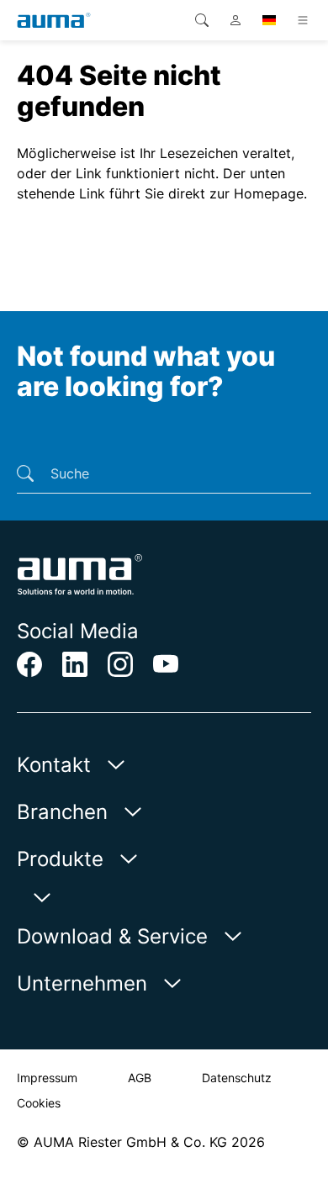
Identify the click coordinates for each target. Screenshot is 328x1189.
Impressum (47, 1077)
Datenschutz (237, 1077)
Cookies (39, 1103)
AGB (139, 1077)
